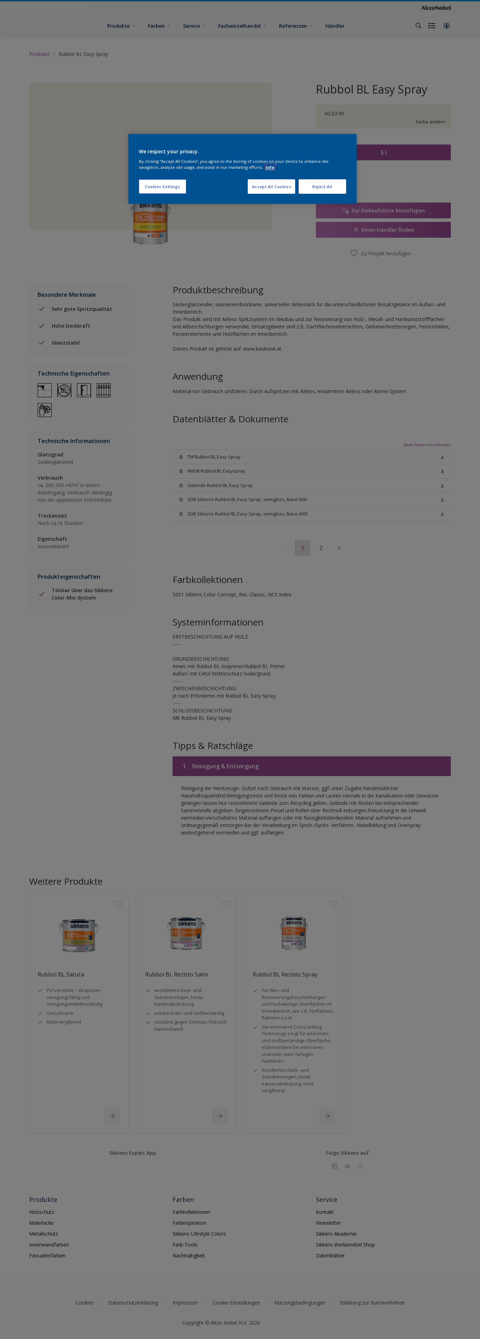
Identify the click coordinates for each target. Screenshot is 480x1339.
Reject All (322, 186)
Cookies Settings (162, 186)
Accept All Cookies (271, 186)
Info (270, 167)
